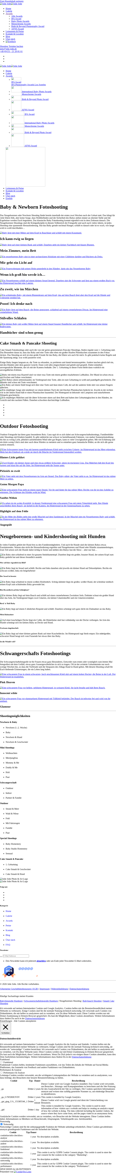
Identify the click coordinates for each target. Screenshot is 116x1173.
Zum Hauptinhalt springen (11, 1)
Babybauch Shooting (92, 1001)
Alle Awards (16, 16)
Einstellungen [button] (6, 1021)
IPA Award (16, 18)
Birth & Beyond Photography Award (27, 26)
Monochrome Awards (21, 24)
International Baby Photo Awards (36, 91)
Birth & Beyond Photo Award (35, 99)
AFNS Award (17, 29)
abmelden (41, 961)
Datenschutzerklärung (79, 989)
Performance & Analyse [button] (10, 1070)
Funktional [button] (5, 1059)
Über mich (10, 39)
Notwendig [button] (5, 1121)
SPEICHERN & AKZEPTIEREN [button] (15, 1169)
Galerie (9, 11)
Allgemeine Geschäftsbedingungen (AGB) (19, 989)
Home (8, 8)
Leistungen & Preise (15, 31)
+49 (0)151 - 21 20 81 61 (11, 51)
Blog (8, 36)
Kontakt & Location (15, 34)
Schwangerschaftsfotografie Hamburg (41, 1001)
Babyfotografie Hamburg (11, 1001)
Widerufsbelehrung (59, 989)
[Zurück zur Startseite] (11, 4)
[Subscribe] (1, 956)
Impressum (45, 989)
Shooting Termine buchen (11, 46)
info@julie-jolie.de (8, 49)
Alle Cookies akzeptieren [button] (25, 1021)
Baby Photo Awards (20, 21)
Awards (9, 13)
